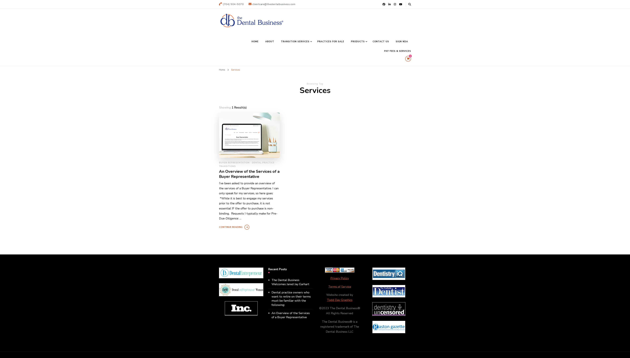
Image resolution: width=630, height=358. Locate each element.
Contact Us (381, 41)
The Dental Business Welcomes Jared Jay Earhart (290, 282)
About (269, 41)
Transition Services (295, 41)
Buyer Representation (234, 162)
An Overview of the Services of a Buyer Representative (249, 174)
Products (358, 41)
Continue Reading (230, 227)
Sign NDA (402, 41)
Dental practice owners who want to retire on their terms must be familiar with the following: (291, 298)
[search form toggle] (409, 4)
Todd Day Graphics (339, 300)
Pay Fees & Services (397, 51)
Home (255, 41)
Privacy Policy (339, 278)
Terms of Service (339, 287)
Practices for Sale (330, 41)
